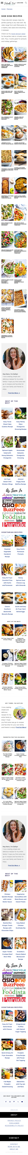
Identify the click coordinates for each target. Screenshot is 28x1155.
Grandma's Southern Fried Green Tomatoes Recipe (7, 196)
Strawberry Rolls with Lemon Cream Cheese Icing (20, 779)
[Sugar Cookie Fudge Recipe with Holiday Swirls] (7, 769)
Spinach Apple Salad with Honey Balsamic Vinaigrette (7, 281)
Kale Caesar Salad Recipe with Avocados (7, 223)
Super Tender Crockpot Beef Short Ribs (20, 755)
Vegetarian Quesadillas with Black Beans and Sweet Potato (20, 640)
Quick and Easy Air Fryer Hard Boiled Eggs (7, 92)
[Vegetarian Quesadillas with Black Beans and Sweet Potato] (20, 630)
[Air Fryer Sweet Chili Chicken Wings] (7, 630)
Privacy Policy (14, 1120)
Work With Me (14, 1146)
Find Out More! (21, 727)
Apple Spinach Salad (18, 34)
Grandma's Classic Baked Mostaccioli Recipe (7, 336)
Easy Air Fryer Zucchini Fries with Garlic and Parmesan (7, 66)
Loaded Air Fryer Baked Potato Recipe (20, 143)
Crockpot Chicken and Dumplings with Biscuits (7, 665)
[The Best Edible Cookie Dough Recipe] (7, 746)
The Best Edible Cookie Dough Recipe (7, 755)
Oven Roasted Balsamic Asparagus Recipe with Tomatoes (20, 251)
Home (3, 9)
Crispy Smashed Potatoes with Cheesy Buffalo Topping (6, 309)
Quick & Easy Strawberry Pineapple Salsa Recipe (19, 281)
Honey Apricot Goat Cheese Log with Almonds (20, 65)
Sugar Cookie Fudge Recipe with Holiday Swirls (7, 779)
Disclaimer (14, 1123)
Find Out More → (14, 393)
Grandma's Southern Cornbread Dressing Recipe (7, 169)
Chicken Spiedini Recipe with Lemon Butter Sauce (7, 688)
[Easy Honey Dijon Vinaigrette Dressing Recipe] (20, 679)
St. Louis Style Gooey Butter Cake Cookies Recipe (7, 803)
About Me (14, 1149)
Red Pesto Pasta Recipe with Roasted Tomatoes (20, 223)
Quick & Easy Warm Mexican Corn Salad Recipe (20, 196)
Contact (14, 1144)
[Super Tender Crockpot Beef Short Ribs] (20, 746)
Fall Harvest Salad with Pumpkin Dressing (7, 118)
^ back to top (14, 1109)
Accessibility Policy (14, 1125)
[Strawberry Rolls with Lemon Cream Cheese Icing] (20, 769)
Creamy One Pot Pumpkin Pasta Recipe (19, 118)
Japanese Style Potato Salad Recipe (7, 143)
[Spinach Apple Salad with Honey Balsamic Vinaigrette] (20, 655)
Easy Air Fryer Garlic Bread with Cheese (19, 92)
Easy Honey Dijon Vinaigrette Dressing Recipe (20, 688)
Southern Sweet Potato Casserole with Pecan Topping (20, 310)
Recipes (9, 9)
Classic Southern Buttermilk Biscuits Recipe (20, 168)
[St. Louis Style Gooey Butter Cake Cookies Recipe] (7, 793)
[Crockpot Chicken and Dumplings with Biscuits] (7, 655)
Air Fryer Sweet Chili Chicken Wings (7, 639)
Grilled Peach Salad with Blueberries (7, 250)
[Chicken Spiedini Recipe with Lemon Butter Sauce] (7, 679)
